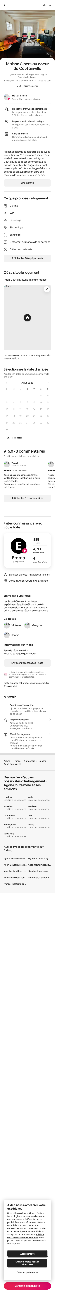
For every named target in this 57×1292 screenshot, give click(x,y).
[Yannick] (7, 464)
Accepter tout (27, 1253)
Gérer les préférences (27, 1272)
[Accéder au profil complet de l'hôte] (27, 550)
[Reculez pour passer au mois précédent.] (6, 383)
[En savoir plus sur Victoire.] (7, 625)
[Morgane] (51, 464)
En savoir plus (10, 686)
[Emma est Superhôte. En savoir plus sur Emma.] (7, 97)
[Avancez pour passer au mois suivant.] (48, 383)
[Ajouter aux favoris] (50, 5)
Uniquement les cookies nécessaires (27, 1263)
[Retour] (5, 4)
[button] (41, 395)
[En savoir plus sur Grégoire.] (27, 625)
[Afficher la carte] (27, 317)
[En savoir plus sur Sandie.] (7, 635)
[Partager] (44, 5)
